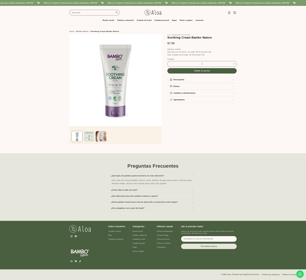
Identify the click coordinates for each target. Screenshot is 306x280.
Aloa (229, 274)
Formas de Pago (163, 235)
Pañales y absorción (140, 235)
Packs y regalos (138, 251)
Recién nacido (138, 231)
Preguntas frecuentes (115, 239)
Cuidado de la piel (139, 239)
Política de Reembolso (165, 231)
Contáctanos (161, 247)
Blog (110, 235)
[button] (108, 20)
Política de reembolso (271, 274)
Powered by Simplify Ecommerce (245, 274)
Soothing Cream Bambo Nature (105, 31)
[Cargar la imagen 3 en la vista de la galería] (101, 136)
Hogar (135, 247)
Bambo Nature (82, 31)
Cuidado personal (139, 243)
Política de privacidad (291, 274)
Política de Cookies (164, 243)
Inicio (71, 31)
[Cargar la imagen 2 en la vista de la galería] (89, 136)
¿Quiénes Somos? (114, 231)
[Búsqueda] (116, 12)
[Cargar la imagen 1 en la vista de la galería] (77, 136)
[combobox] (94, 12)
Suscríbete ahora (209, 246)
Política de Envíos (163, 239)
